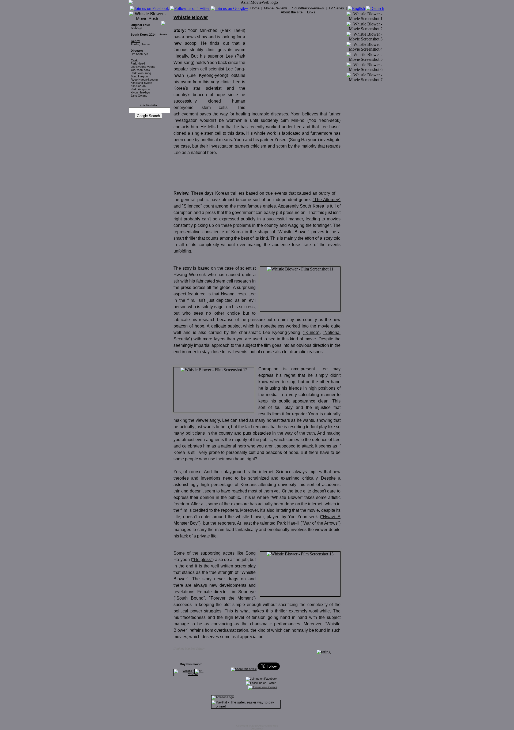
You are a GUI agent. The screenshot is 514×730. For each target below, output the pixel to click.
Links (311, 12)
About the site (292, 12)
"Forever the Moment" (231, 598)
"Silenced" (192, 206)
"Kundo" (312, 332)
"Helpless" (202, 559)
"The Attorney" (327, 199)
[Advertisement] (296, 63)
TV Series (336, 8)
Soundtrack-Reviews (308, 8)
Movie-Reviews (276, 8)
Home (254, 8)
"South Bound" (190, 598)
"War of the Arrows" (320, 523)
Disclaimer (257, 728)
